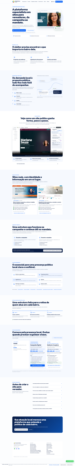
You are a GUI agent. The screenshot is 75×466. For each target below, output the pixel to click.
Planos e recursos (49, 445)
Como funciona (40, 1)
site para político (20, 289)
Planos (45, 1)
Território (28, 1)
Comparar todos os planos (58, 337)
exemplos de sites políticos (57, 289)
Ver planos (30, 429)
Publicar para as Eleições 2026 (37, 365)
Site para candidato (33, 446)
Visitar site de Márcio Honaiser (18, 213)
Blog (47, 449)
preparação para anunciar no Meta (48, 289)
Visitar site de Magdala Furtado (44, 213)
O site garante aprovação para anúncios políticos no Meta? (42, 408)
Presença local (24, 1)
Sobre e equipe (49, 450)
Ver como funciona (31, 30)
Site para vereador (33, 445)
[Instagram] (17, 449)
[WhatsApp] (14, 449)
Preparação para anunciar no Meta (35, 451)
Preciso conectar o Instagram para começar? (40, 401)
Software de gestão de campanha (35, 450)
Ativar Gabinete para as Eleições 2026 (54, 365)
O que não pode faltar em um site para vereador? (41, 383)
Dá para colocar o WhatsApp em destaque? (40, 394)
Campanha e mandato (34, 1)
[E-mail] (19, 449)
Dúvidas (48, 1)
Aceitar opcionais (69, 464)
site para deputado (39, 289)
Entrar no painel (49, 446)
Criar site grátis (59, 1)
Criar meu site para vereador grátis (19, 30)
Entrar (54, 1)
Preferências (51, 464)
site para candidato (26, 289)
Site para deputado (33, 449)
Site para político (33, 444)
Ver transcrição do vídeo (21, 163)
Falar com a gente (70, 461)
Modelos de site (49, 444)
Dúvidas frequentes (50, 451)
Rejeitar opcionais (63, 464)
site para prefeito (32, 289)
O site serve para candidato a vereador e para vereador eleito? (43, 390)
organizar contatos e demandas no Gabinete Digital (53, 250)
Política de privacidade (56, 464)
